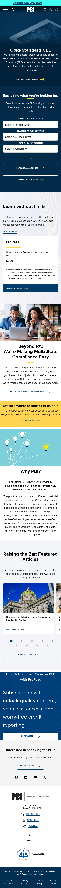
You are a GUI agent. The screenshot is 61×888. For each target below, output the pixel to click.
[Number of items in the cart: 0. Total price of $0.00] (45, 9)
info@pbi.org (33, 826)
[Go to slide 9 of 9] (47, 645)
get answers (27, 420)
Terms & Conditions (8, 882)
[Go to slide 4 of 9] (42, 641)
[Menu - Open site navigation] (5, 9)
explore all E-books (27, 179)
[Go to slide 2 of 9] (21, 641)
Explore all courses (27, 168)
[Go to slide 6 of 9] (16, 645)
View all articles (27, 654)
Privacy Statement (25, 882)
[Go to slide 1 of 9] (11, 641)
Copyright (20, 871)
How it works (10, 231)
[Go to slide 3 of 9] (32, 641)
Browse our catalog (27, 79)
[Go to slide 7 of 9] (27, 645)
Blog (30, 834)
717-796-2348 (33, 820)
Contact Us (30, 840)
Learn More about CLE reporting (27, 391)
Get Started (27, 736)
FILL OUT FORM (27, 765)
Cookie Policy (40, 882)
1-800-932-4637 (33, 814)
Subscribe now (14, 288)
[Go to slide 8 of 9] (37, 645)
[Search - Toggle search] (14, 9)
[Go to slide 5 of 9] (52, 641)
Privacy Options (53, 882)
